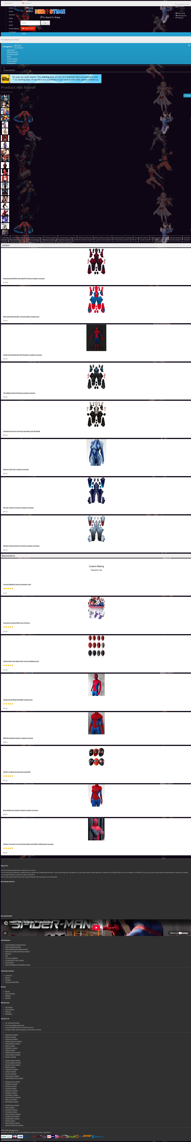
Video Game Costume (174, 240)
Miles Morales (11, 63)
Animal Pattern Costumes (34, 238)
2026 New (5, 238)
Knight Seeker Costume (12, 1118)
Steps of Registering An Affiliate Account (17, 965)
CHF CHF (12, 15)
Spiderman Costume (11, 1035)
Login (181, 11)
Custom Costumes (17, 238)
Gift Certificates (10, 994)
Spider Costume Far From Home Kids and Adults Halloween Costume (28, 844)
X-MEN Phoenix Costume (13, 1052)
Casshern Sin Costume (12, 1116)
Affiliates (8, 996)
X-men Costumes (33, 240)
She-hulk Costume (10, 1088)
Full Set (134, 240)
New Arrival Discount (85, 238)
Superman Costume (11, 1039)
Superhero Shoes (31, 242)
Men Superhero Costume (102, 238)
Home (24, 33)
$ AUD (11, 8)
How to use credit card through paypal (17, 951)
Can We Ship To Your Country (14, 960)
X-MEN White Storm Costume (14, 1078)
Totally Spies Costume (12, 1105)
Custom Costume (12, 59)
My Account (8, 1007)
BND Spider (17, 45)
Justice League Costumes (159, 238)
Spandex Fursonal (12, 54)
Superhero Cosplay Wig (64, 242)
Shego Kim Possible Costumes (83, 240)
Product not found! (9, 70)
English (30, 8)
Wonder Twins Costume (12, 1065)
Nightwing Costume (11, 1048)
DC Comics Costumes (141, 238)
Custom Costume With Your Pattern (16, 623)
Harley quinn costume (12, 1076)
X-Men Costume (10, 1050)
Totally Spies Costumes (122, 240)
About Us (8, 954)
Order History (9, 1009)
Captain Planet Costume (12, 1060)
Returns (7, 978)
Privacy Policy (9, 962)
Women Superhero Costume (122, 238)
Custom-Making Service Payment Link (17, 584)
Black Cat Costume (11, 1099)
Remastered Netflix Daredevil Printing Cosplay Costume (24, 278)
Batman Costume (10, 1037)
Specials (7, 998)
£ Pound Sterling (14, 28)
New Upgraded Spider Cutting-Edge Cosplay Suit (21, 317)
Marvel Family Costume (12, 1123)
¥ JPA (10, 22)
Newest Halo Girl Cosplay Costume (16, 469)
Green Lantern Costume (12, 1055)
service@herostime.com (16, 1025)
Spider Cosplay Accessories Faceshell (16, 772)
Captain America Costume (13, 1041)
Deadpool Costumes (48, 240)
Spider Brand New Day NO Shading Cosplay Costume (22, 355)
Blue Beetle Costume (11, 1102)
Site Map (8, 980)
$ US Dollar (12, 32)
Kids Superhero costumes (67, 238)
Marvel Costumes (175, 238)
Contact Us (8, 975)
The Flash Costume (11, 1112)
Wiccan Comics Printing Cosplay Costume (18, 508)
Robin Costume (10, 1046)
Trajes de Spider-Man (12, 982)
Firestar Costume (10, 1057)
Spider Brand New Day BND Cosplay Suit (18, 700)
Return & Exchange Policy (13, 947)
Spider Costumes (50, 238)
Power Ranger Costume (12, 1044)
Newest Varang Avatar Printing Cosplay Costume (21, 546)
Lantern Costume (10, 1071)
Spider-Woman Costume (13, 1114)
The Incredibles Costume (13, 1063)
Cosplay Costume (145, 240)
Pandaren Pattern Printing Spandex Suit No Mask (21, 431)
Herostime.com (13, 1130)
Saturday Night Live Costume (14, 1125)
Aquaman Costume (11, 1110)
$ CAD (11, 11)
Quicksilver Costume (11, 1095)
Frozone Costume (10, 1074)
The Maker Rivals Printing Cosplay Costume (19, 393)
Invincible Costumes (64, 240)
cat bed (3, 1140)
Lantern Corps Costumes (103, 240)
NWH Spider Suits (12, 52)
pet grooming (16, 1140)
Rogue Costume (12, 61)
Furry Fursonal (18, 48)
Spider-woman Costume (12, 1097)
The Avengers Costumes (17, 240)
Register (182, 9)
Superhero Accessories (47, 242)
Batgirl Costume (10, 1067)
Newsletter (8, 1014)
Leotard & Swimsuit (16, 242)
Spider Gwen (11, 50)
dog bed (8, 1140)
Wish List (8, 1012)
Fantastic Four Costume (12, 1082)
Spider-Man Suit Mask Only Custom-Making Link (21, 661)
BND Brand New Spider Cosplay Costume (18, 738)
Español (30, 11)
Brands (7, 991)
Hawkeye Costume (11, 1093)
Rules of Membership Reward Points (16, 949)
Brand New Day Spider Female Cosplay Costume (20, 810)
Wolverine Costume (11, 1091)
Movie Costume (159, 240)
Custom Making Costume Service (15, 945)
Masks (9, 56)
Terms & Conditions (11, 958)
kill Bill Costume (10, 1121)
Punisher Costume (11, 1086)
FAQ (6, 956)
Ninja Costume (9, 1107)
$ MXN (11, 25)
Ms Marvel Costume (11, 1084)
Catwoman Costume (11, 1069)
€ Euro (11, 18)
